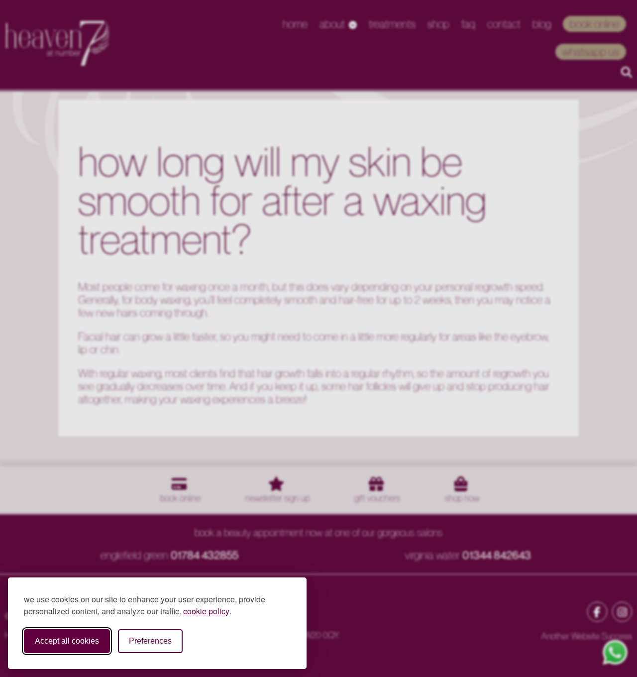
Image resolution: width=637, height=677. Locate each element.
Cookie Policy (206, 611)
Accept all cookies (67, 641)
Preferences (150, 641)
